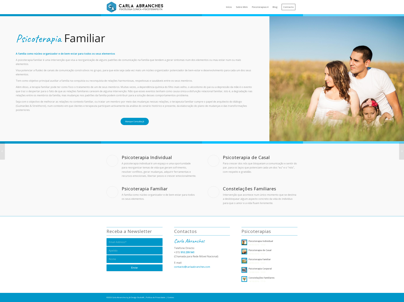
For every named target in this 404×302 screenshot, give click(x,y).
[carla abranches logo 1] (135, 7)
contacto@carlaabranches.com (192, 266)
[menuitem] (229, 7)
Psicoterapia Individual (261, 241)
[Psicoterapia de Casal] (401, 151)
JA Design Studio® (136, 297)
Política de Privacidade (155, 297)
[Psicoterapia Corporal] (2, 151)
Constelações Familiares (261, 277)
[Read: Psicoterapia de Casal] (244, 251)
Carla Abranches (119, 297)
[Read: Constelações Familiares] (244, 279)
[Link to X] (285, 297)
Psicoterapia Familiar (260, 259)
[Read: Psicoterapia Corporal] (244, 270)
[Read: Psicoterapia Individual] (244, 242)
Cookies (170, 297)
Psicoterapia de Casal (260, 250)
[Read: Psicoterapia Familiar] (244, 260)
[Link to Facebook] (290, 297)
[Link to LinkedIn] (295, 297)
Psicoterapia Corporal (260, 268)
